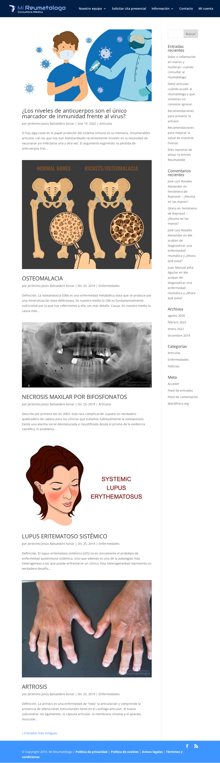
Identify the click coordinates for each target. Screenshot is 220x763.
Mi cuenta (206, 9)
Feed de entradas (180, 390)
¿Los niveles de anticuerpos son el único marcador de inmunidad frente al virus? (74, 113)
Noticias (173, 366)
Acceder (173, 384)
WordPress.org (178, 403)
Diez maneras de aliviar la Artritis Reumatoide (180, 155)
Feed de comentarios (183, 397)
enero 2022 (176, 329)
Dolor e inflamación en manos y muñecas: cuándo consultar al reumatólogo (182, 67)
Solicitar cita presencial (129, 9)
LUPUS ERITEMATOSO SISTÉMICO (64, 536)
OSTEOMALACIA (42, 278)
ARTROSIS (34, 686)
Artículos (105, 123)
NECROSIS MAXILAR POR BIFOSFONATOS (74, 397)
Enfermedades (109, 286)
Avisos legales (152, 752)
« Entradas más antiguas (39, 733)
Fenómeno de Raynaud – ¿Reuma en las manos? (181, 196)
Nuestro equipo (90, 9)
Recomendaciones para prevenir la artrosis (181, 116)
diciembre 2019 (179, 335)
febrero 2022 (177, 322)
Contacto (186, 9)
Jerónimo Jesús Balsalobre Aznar (51, 123)
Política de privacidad (91, 752)
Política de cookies (125, 752)
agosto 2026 (176, 315)
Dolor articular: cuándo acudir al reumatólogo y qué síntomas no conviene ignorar (181, 94)
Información (161, 9)
